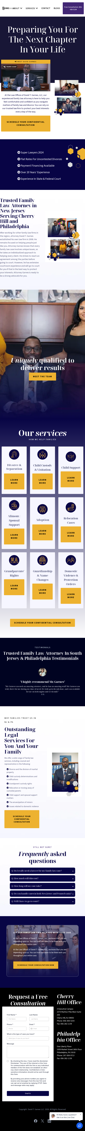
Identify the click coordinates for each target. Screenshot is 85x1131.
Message (10, 1044)
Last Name (33, 1015)
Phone (10, 1024)
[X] (42, 1121)
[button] (21, 8)
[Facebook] (35, 1121)
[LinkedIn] (49, 1121)
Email (32, 1024)
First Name (11, 1015)
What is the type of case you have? (20, 1034)
